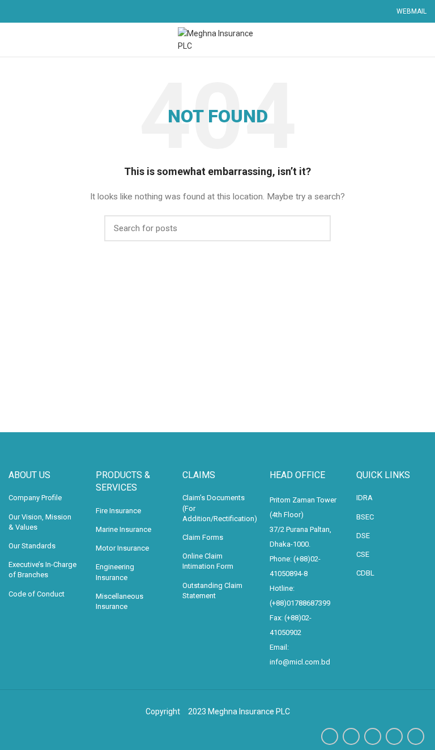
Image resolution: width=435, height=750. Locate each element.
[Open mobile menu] (14, 39)
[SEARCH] (315, 228)
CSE (362, 554)
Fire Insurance (118, 510)
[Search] (422, 39)
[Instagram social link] (372, 736)
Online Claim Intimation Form (207, 561)
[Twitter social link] (351, 736)
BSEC (365, 517)
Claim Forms (202, 537)
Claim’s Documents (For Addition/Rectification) (219, 507)
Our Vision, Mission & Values (39, 522)
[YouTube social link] (394, 736)
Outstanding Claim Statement (212, 590)
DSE (363, 535)
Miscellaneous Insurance (119, 601)
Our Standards (32, 546)
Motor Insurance (122, 548)
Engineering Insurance (115, 571)
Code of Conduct (36, 594)
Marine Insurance (123, 529)
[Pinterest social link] (415, 736)
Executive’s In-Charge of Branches (42, 569)
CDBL (365, 573)
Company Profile (35, 497)
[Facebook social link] (329, 736)
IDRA (364, 497)
